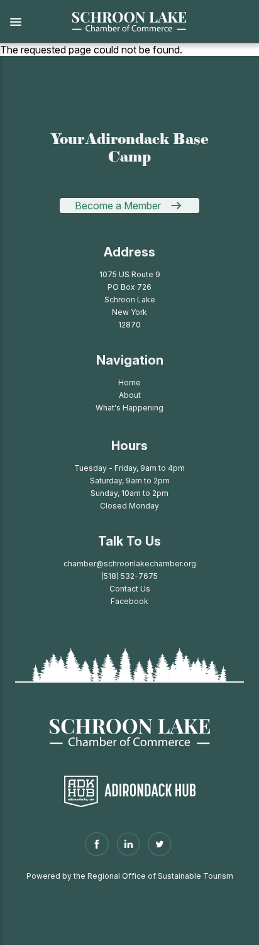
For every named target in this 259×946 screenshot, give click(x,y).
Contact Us (129, 588)
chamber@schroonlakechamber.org (129, 563)
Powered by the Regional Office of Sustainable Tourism (129, 876)
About (130, 395)
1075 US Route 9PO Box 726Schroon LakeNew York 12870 (129, 299)
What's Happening (129, 407)
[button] (28, 22)
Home (129, 382)
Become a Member (118, 205)
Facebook (129, 601)
